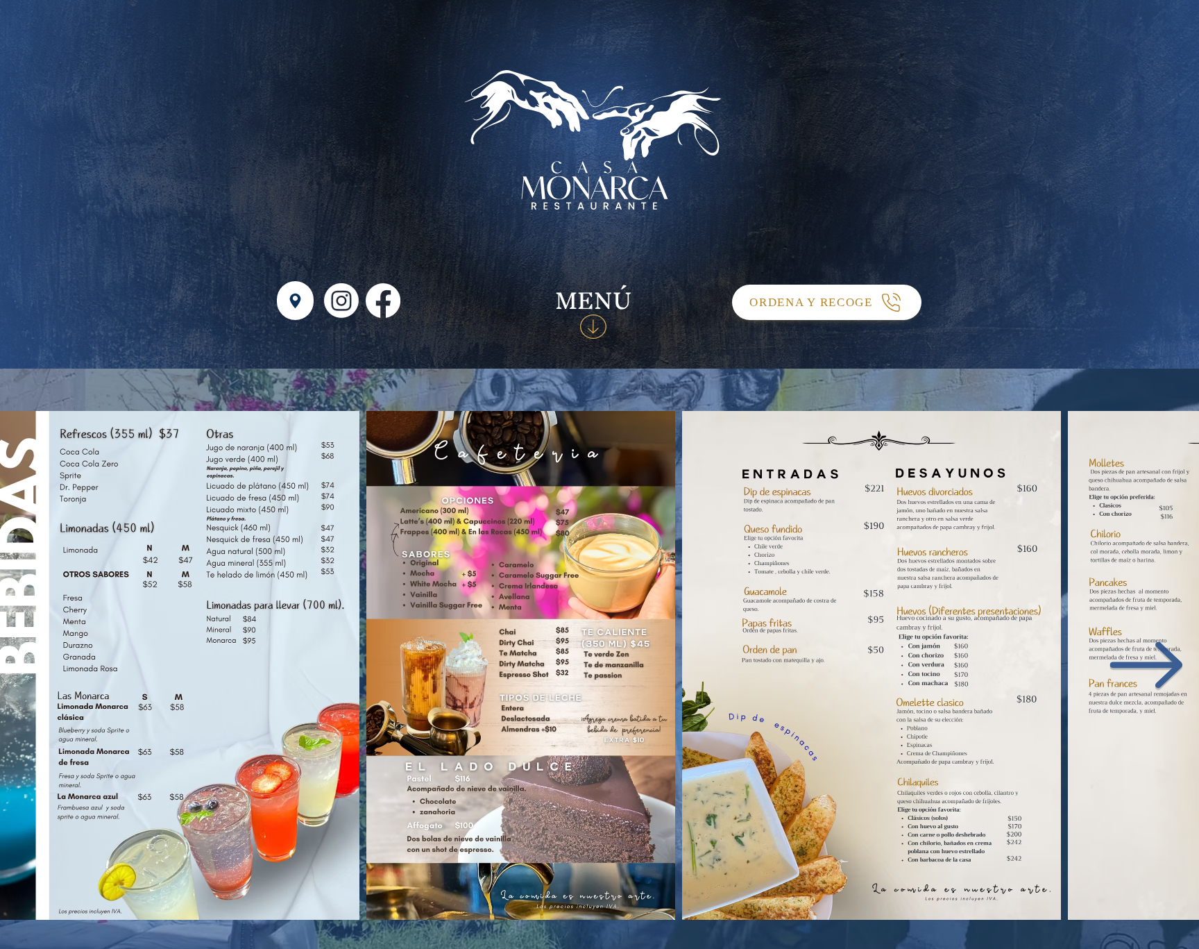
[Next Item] (1146, 665)
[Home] (295, 300)
